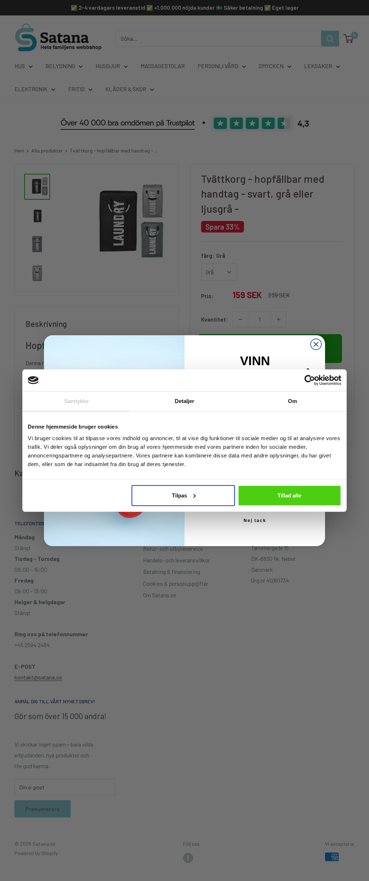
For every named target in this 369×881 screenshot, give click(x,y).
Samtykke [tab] (76, 401)
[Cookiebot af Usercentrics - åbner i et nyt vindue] (309, 380)
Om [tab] (292, 401)
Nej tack (255, 520)
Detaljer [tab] (185, 401)
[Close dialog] (316, 344)
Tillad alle (289, 495)
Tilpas (179, 495)
